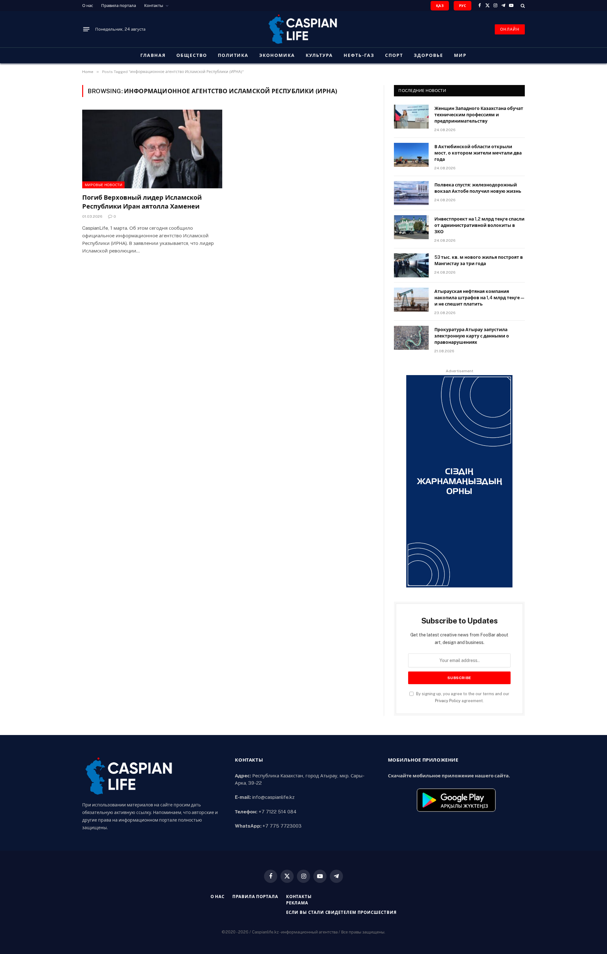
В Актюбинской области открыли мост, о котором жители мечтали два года (478, 153)
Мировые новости (103, 185)
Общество (191, 55)
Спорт (394, 55)
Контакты (153, 5)
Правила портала (118, 5)
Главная (153, 55)
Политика (233, 55)
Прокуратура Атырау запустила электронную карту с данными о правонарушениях (471, 336)
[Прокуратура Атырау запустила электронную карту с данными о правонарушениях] (411, 338)
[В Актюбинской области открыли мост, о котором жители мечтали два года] (411, 155)
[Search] (522, 5)
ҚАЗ (440, 6)
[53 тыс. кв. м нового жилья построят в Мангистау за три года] (411, 265)
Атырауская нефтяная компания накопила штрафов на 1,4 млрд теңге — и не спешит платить (479, 298)
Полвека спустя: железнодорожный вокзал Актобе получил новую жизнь (477, 188)
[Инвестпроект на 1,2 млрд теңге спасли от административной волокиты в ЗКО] (411, 227)
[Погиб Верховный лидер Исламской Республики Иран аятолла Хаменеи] (152, 149)
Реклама (297, 903)
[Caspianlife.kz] (303, 29)
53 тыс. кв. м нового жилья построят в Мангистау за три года (478, 260)
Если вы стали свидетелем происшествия (341, 912)
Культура (319, 55)
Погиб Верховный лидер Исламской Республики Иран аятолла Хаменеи (142, 202)
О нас (87, 5)
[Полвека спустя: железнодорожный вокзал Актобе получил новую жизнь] (411, 193)
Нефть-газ (359, 55)
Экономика (277, 55)
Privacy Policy (448, 700)
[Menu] (86, 29)
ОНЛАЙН (509, 29)
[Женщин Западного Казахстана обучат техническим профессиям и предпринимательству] (411, 117)
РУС (462, 6)
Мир (460, 55)
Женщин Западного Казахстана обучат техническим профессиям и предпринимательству (478, 115)
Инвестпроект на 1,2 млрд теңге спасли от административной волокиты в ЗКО (479, 225)
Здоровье (428, 55)
